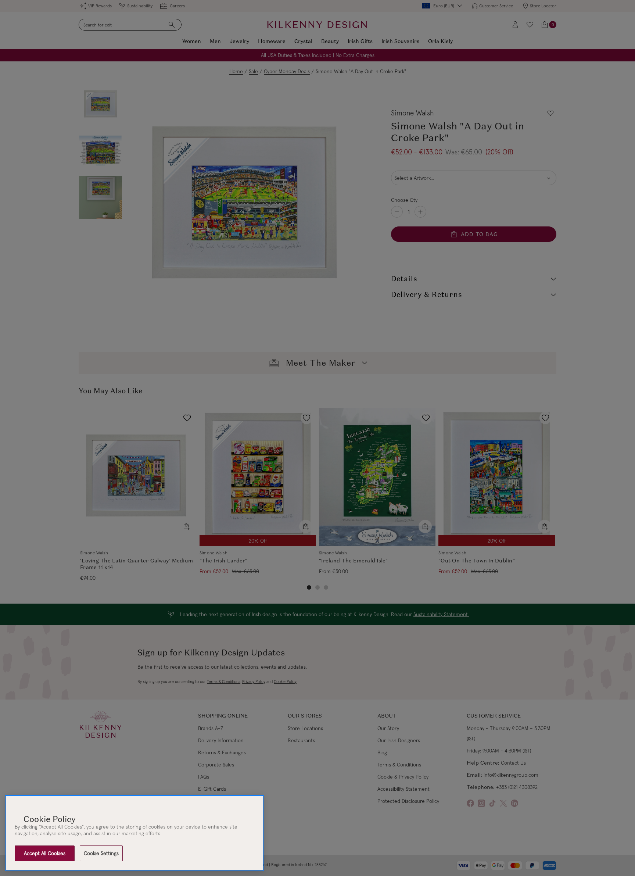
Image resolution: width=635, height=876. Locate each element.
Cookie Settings (101, 853)
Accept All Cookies (44, 853)
